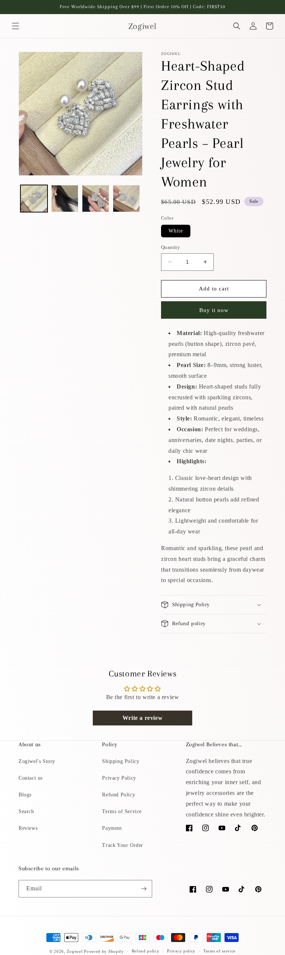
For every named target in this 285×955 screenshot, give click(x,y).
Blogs (25, 795)
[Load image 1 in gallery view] (34, 198)
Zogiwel (75, 951)
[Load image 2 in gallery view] (64, 198)
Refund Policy (118, 795)
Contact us (31, 778)
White (175, 231)
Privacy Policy (119, 778)
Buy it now (214, 310)
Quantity (170, 247)
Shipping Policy (120, 761)
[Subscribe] (143, 888)
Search (26, 811)
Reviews (28, 828)
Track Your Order (122, 845)
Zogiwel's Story (37, 761)
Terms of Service (122, 811)
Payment (112, 828)
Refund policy (146, 951)
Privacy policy (181, 951)
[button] (15, 26)
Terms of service (219, 951)
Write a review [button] (142, 718)
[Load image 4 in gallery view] (126, 198)
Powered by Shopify (104, 951)
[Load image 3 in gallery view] (95, 198)
